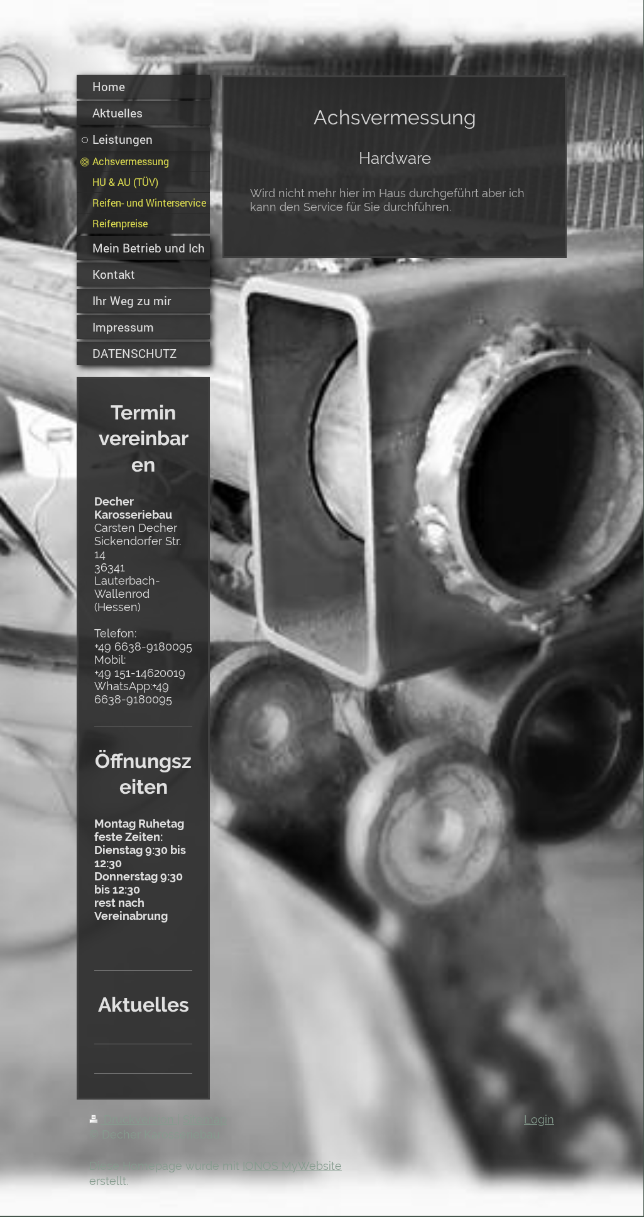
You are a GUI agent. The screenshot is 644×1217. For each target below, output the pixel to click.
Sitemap (205, 1119)
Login (539, 1119)
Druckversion (139, 1119)
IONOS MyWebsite (292, 1165)
